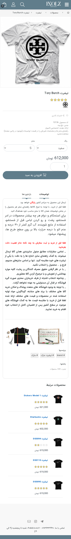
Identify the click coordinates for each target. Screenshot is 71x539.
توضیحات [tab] (44, 194)
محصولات (54, 12)
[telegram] (42, 522)
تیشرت (38, 12)
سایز (33, 141)
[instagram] (35, 522)
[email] (29, 522)
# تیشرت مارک (47, 355)
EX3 (59, 369)
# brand (61, 355)
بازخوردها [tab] (26, 194)
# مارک (34, 355)
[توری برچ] (65, 105)
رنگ (65, 141)
